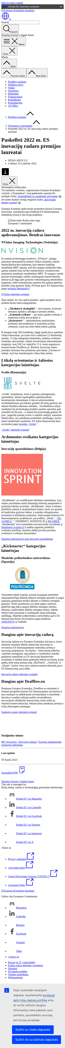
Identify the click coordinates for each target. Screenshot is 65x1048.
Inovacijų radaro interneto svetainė (19, 674)
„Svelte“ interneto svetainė (15, 429)
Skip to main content (12, 2)
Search (4, 22)
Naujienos (13, 90)
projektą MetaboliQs (18, 288)
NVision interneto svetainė (15, 294)
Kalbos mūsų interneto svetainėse (25, 965)
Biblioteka (13, 93)
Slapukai (12, 968)
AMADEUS (8, 621)
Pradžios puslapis (17, 81)
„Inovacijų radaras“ (28, 741)
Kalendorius (14, 99)
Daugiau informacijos (12, 627)
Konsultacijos (15, 102)
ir (46, 521)
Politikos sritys (15, 84)
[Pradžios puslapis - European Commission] (17, 10)
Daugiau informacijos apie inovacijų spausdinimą (27, 539)
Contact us (13, 956)
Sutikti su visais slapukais (32, 1029)
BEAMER (53, 521)
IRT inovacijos (9, 741)
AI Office (13, 105)
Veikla (11, 87)
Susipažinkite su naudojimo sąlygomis (38, 196)
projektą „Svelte (27, 424)
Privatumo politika (17, 971)
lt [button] (10, 19)
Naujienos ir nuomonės (20, 125)
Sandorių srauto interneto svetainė (19, 712)
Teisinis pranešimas (18, 974)
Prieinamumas (15, 977)
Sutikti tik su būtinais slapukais (36, 1039)
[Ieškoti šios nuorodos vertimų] (60, 196)
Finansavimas (15, 96)
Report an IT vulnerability (21, 962)
